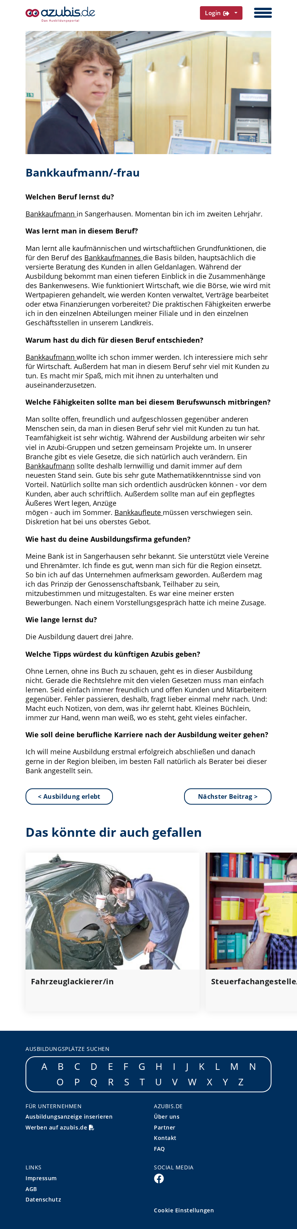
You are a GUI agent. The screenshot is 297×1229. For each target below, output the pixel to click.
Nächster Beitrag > (228, 796)
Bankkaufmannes (112, 257)
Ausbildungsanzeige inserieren (69, 1116)
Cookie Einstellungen (184, 1210)
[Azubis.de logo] (60, 14)
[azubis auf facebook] (159, 1178)
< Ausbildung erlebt (69, 796)
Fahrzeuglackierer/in (72, 981)
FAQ (159, 1148)
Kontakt (165, 1137)
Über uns (166, 1116)
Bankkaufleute (137, 512)
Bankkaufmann (50, 213)
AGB (31, 1189)
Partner (165, 1127)
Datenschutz (43, 1199)
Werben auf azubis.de (57, 1127)
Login (214, 13)
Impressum (41, 1178)
